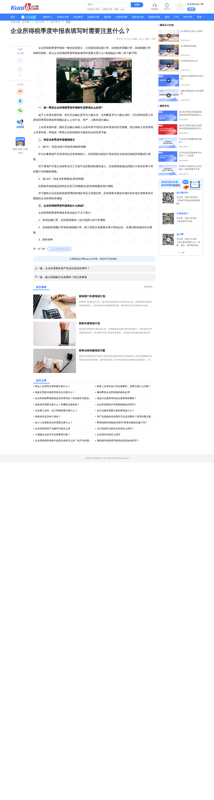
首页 (12, 17)
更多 (199, 17)
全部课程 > (149, 287)
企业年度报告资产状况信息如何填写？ (62, 268)
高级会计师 (138, 17)
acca (123, 9)
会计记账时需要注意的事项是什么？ (115, 410)
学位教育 (78, 17)
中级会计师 (63, 17)
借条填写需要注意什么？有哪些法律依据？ (57, 404)
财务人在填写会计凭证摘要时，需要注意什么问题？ (124, 386)
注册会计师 (107, 9)
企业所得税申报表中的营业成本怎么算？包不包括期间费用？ (64, 440)
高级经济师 (154, 17)
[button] (178, 252)
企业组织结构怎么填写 (108, 434)
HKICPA (187, 17)
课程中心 (47, 17)
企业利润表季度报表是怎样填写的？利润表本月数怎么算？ (64, 398)
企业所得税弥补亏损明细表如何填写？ (117, 404)
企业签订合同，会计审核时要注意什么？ (56, 410)
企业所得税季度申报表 (59, 249)
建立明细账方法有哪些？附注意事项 (61, 277)
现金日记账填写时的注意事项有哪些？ (117, 398)
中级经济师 (121, 17)
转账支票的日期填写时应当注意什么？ (55, 392)
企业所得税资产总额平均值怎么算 (52, 428)
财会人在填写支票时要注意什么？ (52, 386)
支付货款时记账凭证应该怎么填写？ (115, 428)
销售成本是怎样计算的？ (48, 416)
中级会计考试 (93, 9)
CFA (176, 17)
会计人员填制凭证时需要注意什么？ (54, 422)
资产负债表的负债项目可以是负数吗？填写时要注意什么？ (126, 416)
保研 (116, 9)
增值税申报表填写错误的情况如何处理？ (118, 440)
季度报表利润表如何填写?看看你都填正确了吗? (121, 422)
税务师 (107, 17)
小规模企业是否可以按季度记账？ (52, 434)
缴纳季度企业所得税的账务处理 (113, 392)
